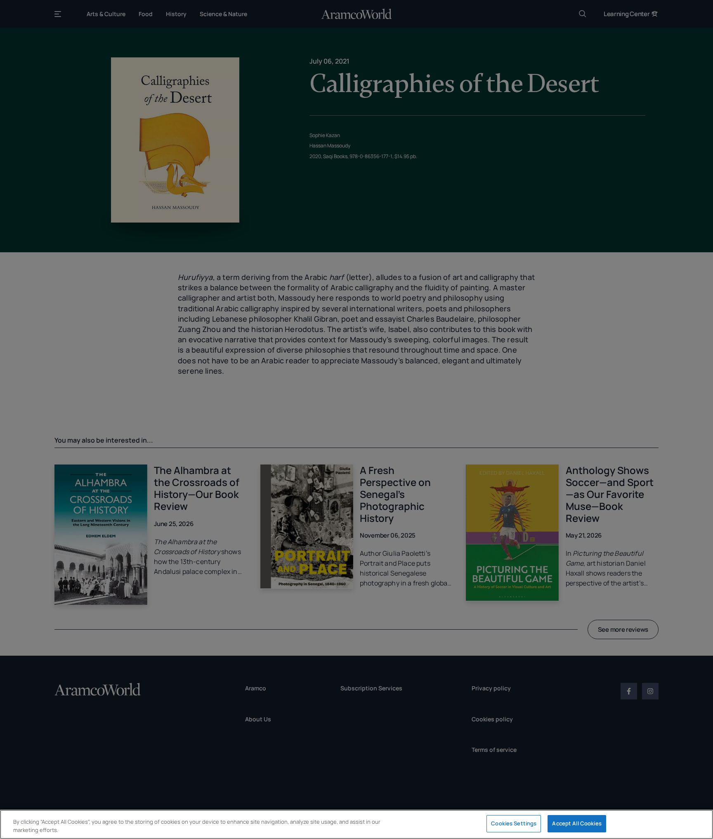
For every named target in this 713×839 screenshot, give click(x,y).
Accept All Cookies (576, 823)
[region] (356, 824)
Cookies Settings (513, 823)
